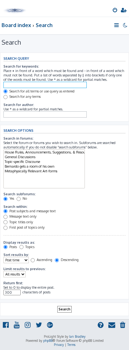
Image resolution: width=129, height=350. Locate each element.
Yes (11, 198)
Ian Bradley (77, 336)
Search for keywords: (21, 66)
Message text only (22, 216)
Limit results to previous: (24, 269)
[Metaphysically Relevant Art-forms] (44, 171)
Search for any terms (24, 96)
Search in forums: (18, 138)
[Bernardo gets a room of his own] (44, 166)
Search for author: (18, 105)
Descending (69, 260)
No (24, 198)
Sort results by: (16, 255)
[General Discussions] (44, 157)
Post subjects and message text (32, 211)
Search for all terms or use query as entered (41, 91)
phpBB (48, 340)
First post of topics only (26, 227)
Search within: (15, 206)
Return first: (13, 283)
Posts (12, 247)
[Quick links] (117, 25)
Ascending (44, 260)
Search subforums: (19, 194)
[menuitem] (115, 10)
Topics (29, 247)
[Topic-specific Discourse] (44, 161)
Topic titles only (20, 222)
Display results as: (19, 242)
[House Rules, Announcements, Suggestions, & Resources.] (44, 152)
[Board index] (15, 8)
